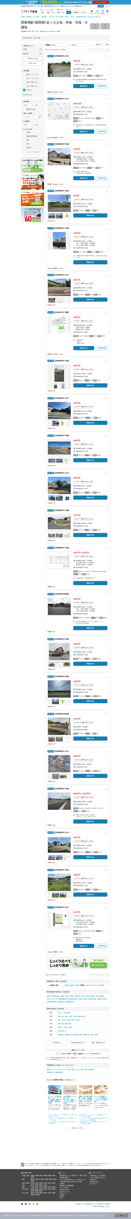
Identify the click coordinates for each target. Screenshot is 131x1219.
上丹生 (70, 1016)
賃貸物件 (91, 1069)
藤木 (62, 1031)
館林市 (93, 996)
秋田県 (49, 1175)
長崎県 (41, 1192)
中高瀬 (70, 1027)
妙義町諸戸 (61, 1034)
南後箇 (96, 1034)
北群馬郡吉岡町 (72, 999)
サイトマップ (93, 1183)
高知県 (41, 1190)
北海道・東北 (25, 1175)
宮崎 (92, 1034)
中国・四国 (25, 1189)
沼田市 (88, 996)
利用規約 (100, 1204)
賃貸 (61, 1175)
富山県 (45, 1183)
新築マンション (51, 1069)
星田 (59, 1031)
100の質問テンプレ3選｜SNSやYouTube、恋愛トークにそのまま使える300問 (69, 1100)
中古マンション (61, 1069)
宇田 (59, 1012)
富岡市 (49, 996)
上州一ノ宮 (96, 985)
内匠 (69, 1023)
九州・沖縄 (25, 1192)
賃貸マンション (67, 1175)
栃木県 (54, 1179)
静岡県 (41, 1185)
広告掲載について (94, 1181)
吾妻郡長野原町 (51, 1001)
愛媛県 (36, 1190)
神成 (66, 1016)
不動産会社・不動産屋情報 (55, 1072)
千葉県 (46, 1179)
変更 (40, 49)
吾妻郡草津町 (70, 1001)
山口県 (49, 1189)
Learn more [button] (102, 1215)
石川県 (49, 1183)
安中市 (49, 999)
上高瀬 (75, 1016)
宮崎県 (53, 1192)
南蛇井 (60, 1027)
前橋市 (62, 996)
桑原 (59, 1016)
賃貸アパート (75, 1175)
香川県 (32, 1190)
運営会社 (79, 1204)
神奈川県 (37, 1179)
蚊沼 (84, 1016)
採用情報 (107, 1204)
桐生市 (72, 996)
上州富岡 (77, 985)
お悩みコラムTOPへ (78, 1128)
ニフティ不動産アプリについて (98, 1177)
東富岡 (71, 985)
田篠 (66, 1023)
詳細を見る (84, 86)
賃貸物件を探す (27, 94)
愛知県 (32, 1185)
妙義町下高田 (69, 1034)
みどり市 (54, 999)
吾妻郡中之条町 (101, 999)
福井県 (53, 1183)
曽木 (59, 1020)
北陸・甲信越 (25, 1183)
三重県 (45, 1185)
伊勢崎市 (77, 996)
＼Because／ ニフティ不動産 (97, 1175)
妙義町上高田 (78, 1034)
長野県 (41, 1183)
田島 (62, 1023)
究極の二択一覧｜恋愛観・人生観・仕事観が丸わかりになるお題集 (85, 1098)
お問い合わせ (93, 1179)
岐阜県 (36, 1185)
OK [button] (122, 1215)
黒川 (62, 1016)
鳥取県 (41, 1189)
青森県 (36, 1175)
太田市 (83, 996)
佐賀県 (36, 1192)
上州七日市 (88, 985)
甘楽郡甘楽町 (92, 999)
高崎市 (67, 996)
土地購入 (62, 1183)
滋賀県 (45, 1187)
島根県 (45, 1189)
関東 (23, 1179)
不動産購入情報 (64, 1177)
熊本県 (45, 1192)
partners (39, 1215)
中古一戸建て (80, 1069)
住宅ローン (63, 1193)
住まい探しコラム (64, 1191)
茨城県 (50, 1179)
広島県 (32, 1189)
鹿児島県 (33, 1194)
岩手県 (41, 1175)
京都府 (41, 1187)
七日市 (65, 1027)
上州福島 (66, 985)
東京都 (32, 1179)
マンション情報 (64, 1187)
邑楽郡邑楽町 (56, 996)
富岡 (59, 1023)
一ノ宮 (63, 1012)
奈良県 (49, 1187)
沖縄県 (38, 1194)
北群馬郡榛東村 (62, 999)
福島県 (32, 1177)
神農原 (102, 985)
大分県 (49, 1192)
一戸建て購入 (63, 1181)
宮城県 (45, 1175)
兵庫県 (36, 1187)
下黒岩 (78, 1020)
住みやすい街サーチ (65, 1189)
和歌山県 (54, 1187)
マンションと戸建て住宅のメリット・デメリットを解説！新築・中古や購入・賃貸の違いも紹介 (54, 1100)
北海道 (32, 1175)
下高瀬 (68, 1020)
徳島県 (53, 1189)
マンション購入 (64, 1179)
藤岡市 (102, 996)
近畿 (23, 1187)
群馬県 (32, 1181)
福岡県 (32, 1192)
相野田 (68, 1012)
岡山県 (36, 1189)
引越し (61, 1197)
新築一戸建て (71, 1069)
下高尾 (73, 1020)
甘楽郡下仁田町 (82, 999)
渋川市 (97, 996)
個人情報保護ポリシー (90, 1204)
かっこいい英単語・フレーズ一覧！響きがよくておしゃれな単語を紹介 (101, 1099)
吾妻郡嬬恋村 (61, 1001)
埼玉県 (42, 1179)
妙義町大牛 (86, 1034)
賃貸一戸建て (83, 1175)
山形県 (53, 1175)
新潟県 (32, 1183)
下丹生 (63, 1020)
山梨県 (36, 1183)
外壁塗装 (62, 1195)
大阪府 (32, 1187)
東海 (23, 1185)
